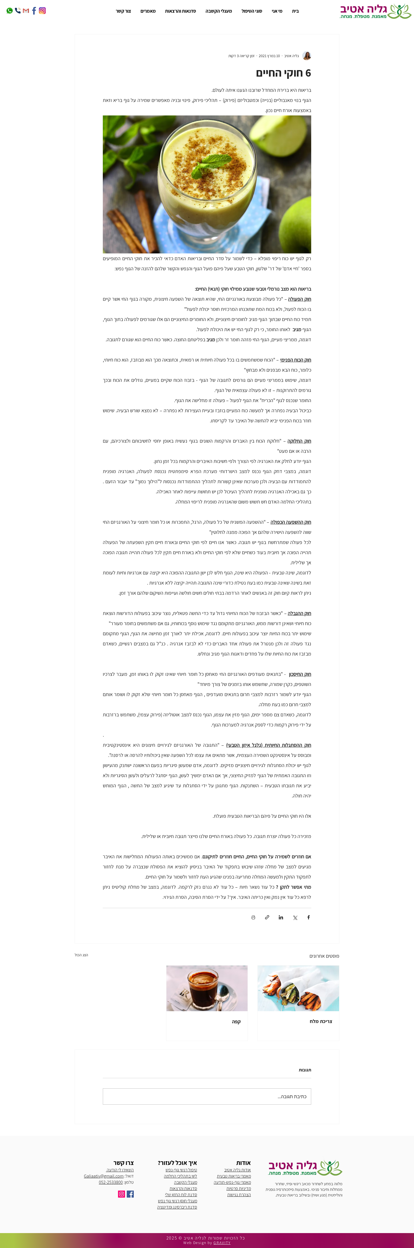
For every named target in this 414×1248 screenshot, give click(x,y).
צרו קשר (123, 1163)
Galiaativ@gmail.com (104, 1176)
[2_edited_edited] (42, 11)
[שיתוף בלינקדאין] (281, 917)
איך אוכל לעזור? (177, 1163)
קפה (236, 1021)
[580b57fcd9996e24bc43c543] (10, 11)
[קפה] (207, 988)
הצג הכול (81, 954)
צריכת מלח (321, 1021)
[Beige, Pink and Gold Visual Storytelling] (18, 11)
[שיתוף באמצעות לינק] (267, 917)
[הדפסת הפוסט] (253, 917)
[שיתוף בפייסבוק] (308, 917)
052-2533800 (111, 1182)
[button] (251, 11)
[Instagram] (121, 1194)
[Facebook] (130, 1194)
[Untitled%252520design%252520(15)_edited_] (34, 11)
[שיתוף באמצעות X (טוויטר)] (294, 917)
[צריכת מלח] (298, 988)
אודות (243, 1163)
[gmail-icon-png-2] (26, 11)
